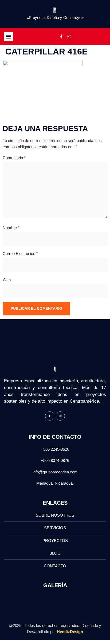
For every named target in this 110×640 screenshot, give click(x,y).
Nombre (11, 227)
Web (7, 279)
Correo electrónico (20, 253)
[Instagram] (69, 36)
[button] (8, 36)
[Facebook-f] (61, 36)
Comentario (14, 157)
